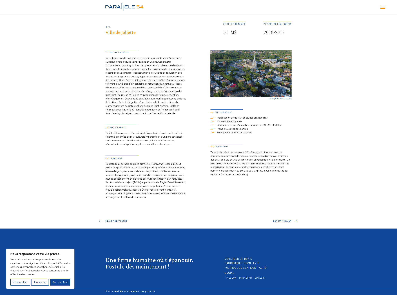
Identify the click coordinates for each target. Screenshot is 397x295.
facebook (230, 278)
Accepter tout (60, 282)
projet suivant (282, 221)
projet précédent (116, 221)
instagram (245, 278)
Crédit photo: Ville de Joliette (280, 99)
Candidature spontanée (242, 263)
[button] (383, 7)
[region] (40, 269)
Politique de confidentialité (245, 267)
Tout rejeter (40, 282)
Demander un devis (238, 258)
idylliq (152, 291)
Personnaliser (20, 282)
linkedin (260, 278)
